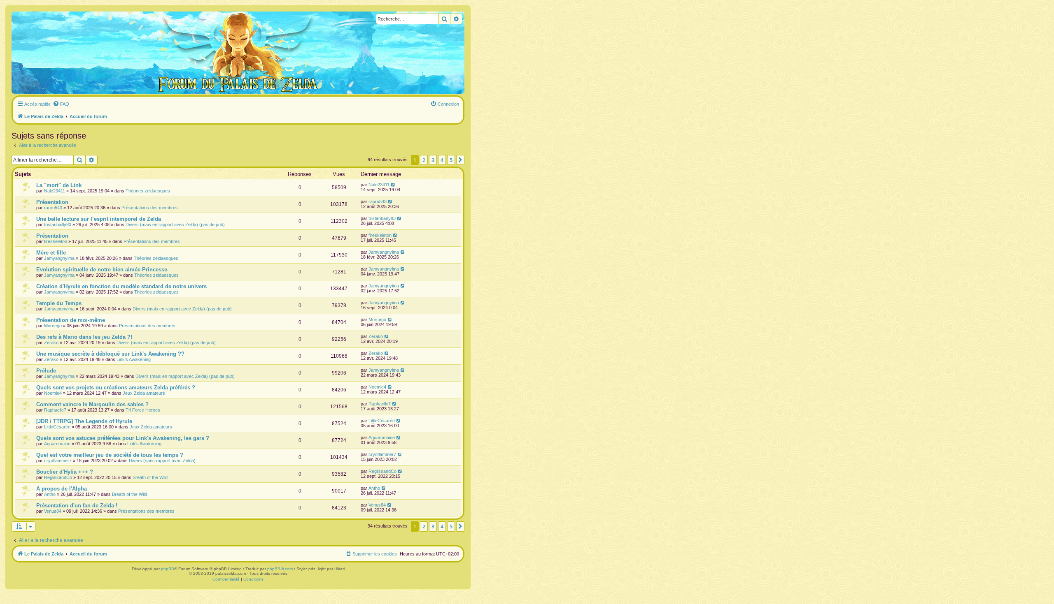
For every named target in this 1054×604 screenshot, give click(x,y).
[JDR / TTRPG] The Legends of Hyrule (84, 421)
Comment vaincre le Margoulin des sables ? (92, 404)
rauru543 (53, 207)
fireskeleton (55, 241)
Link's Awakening (134, 359)
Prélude (46, 371)
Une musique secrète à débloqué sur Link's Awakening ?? (110, 354)
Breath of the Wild (150, 477)
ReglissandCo (58, 477)
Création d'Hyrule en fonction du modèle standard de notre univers (121, 286)
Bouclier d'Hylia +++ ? (64, 472)
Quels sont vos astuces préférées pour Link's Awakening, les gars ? (122, 438)
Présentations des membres (149, 207)
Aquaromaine (57, 443)
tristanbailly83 (57, 224)
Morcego (53, 325)
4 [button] (442, 160)
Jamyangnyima (59, 258)
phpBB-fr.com (280, 569)
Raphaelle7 (55, 409)
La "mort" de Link (59, 185)
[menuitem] (61, 104)
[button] (460, 160)
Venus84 (52, 511)
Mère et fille (51, 253)
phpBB (167, 569)
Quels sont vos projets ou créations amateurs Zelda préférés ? (115, 387)
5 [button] (451, 160)
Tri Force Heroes (143, 409)
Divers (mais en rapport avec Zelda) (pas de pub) (175, 224)
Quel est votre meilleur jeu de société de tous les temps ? (109, 455)
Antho (50, 494)
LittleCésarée (57, 426)
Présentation (52, 202)
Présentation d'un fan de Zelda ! (76, 505)
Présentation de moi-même (70, 320)
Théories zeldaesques (148, 190)
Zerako (51, 342)
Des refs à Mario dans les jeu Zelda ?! (84, 337)
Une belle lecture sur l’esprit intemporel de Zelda (98, 219)
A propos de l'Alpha (61, 489)
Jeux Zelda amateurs (144, 393)
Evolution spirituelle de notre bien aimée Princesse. (102, 269)
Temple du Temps (59, 303)
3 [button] (432, 160)
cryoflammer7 (58, 460)
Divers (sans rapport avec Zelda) (162, 460)
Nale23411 (54, 190)
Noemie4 (53, 393)
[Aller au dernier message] (393, 184)
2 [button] (423, 160)
